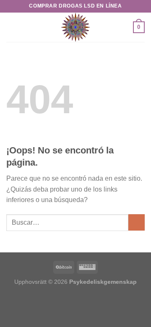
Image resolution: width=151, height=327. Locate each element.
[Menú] (11, 27)
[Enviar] (136, 222)
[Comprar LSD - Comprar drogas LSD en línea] (75, 27)
